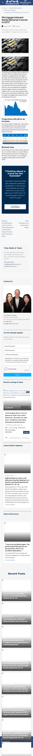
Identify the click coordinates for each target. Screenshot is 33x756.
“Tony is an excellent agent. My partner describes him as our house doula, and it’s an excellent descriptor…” (17, 547)
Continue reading (10, 504)
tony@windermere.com (11, 323)
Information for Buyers (10, 10)
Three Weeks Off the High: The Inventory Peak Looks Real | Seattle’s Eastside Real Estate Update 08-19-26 (15, 595)
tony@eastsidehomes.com (12, 264)
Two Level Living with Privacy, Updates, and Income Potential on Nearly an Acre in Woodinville (15, 689)
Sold (27, 392)
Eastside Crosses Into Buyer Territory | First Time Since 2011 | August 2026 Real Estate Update (16, 712)
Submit (17, 375)
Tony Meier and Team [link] (14, 438)
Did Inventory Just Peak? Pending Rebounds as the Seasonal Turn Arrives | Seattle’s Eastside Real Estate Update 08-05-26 (16, 734)
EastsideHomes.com (10, 266)
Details (26, 432)
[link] (17, 400)
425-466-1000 (8, 321)
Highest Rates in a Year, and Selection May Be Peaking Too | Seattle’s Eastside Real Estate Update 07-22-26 (17, 481)
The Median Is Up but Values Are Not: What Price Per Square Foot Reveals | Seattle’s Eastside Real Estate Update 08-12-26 (15, 664)
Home (5, 8)
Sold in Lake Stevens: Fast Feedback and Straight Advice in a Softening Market (16, 642)
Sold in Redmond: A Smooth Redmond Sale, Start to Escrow (15, 620)
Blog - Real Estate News (15, 8)
